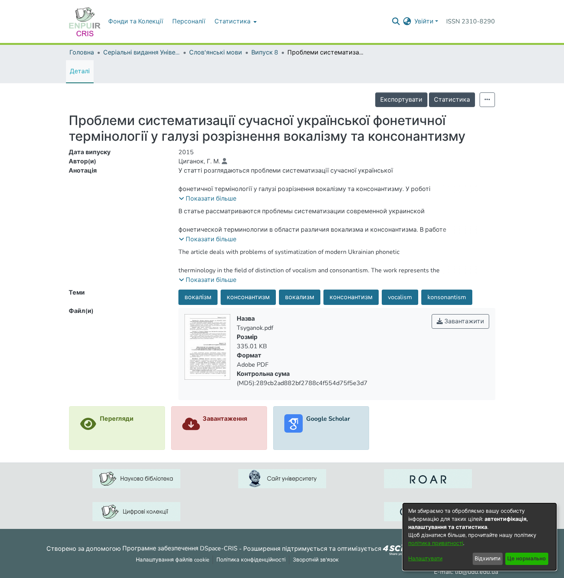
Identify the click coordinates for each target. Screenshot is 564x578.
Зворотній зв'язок (316, 559)
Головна (81, 52)
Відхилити (487, 558)
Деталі (80, 71)
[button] (207, 199)
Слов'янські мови (215, 52)
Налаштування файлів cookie (172, 559)
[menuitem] (235, 21)
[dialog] (479, 536)
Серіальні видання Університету (141, 52)
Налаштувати (425, 558)
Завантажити (463, 321)
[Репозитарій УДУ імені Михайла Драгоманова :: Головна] (85, 21)
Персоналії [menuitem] (188, 21)
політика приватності (435, 543)
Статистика (452, 100)
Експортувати (401, 100)
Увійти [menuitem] (424, 21)
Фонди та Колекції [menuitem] (135, 21)
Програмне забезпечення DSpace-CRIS (179, 548)
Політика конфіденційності (250, 559)
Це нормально (526, 558)
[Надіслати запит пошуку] (396, 21)
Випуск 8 (264, 52)
